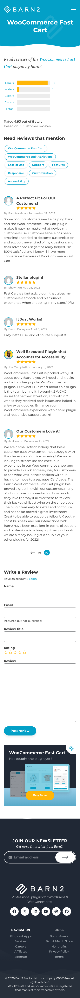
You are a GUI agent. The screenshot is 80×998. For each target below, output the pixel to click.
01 (39, 552)
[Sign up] (65, 857)
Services (20, 941)
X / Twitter (25, 911)
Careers (20, 946)
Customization (42, 173)
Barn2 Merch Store (59, 941)
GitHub (67, 911)
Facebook (14, 911)
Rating (9, 648)
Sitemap (21, 956)
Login (33, 579)
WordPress (56, 911)
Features (58, 165)
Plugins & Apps (20, 936)
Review (10, 661)
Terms (59, 956)
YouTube (46, 911)
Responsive (16, 173)
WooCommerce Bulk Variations (30, 156)
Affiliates (20, 951)
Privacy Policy (59, 951)
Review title (13, 629)
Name (9, 586)
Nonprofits (59, 946)
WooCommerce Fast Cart (26, 148)
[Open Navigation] (73, 9)
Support (38, 165)
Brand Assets (59, 936)
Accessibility (16, 181)
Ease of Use (16, 165)
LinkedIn (35, 911)
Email (8, 605)
